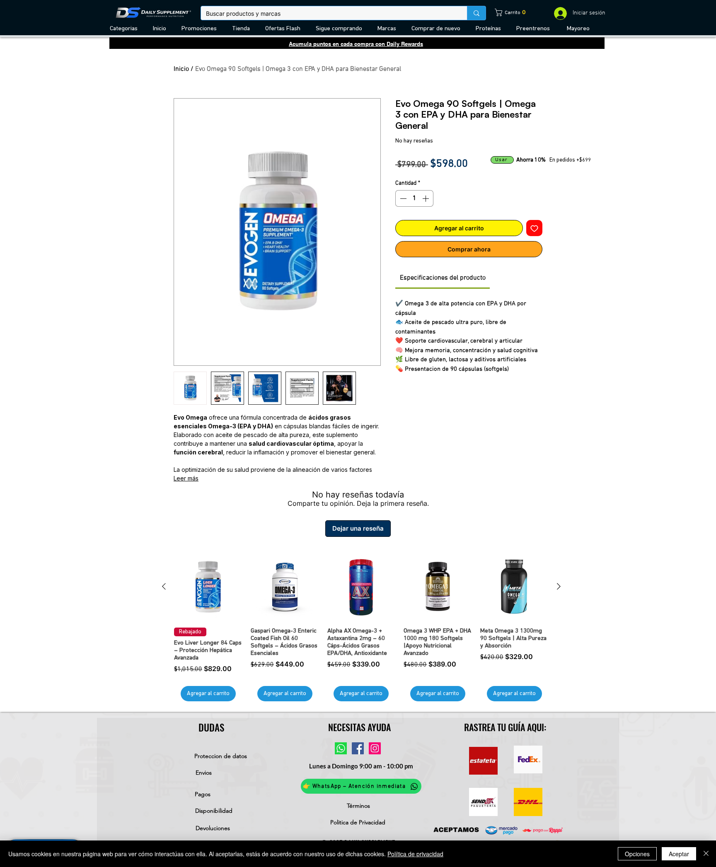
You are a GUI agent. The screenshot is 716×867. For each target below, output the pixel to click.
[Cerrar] (706, 853)
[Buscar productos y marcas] (476, 13)
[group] (361, 627)
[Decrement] (402, 198)
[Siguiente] (558, 586)
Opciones (637, 854)
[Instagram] (375, 748)
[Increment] (426, 198)
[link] (507, 12)
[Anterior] (163, 586)
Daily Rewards (405, 44)
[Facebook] (358, 748)
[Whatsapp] (341, 748)
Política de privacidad (415, 854)
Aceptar (679, 854)
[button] (125, 28)
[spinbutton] (414, 198)
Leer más (186, 478)
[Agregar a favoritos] (534, 228)
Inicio (181, 69)
